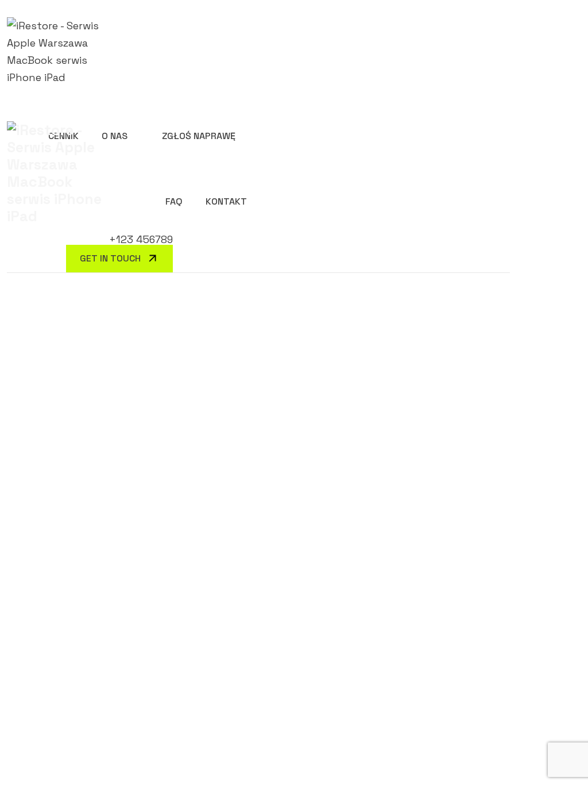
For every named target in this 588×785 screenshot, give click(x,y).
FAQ (174, 201)
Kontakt (226, 201)
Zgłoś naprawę (198, 136)
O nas (114, 136)
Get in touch (110, 258)
